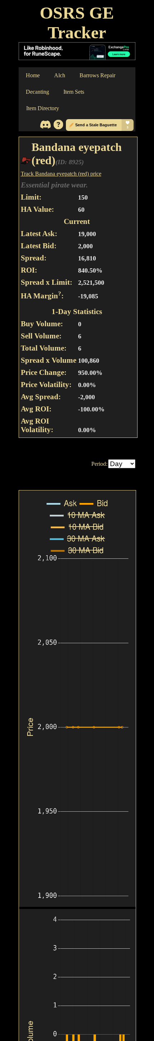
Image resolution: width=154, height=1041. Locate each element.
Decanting (37, 92)
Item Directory (42, 108)
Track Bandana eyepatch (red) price (61, 174)
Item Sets (73, 92)
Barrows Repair (97, 75)
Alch (59, 75)
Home (33, 75)
